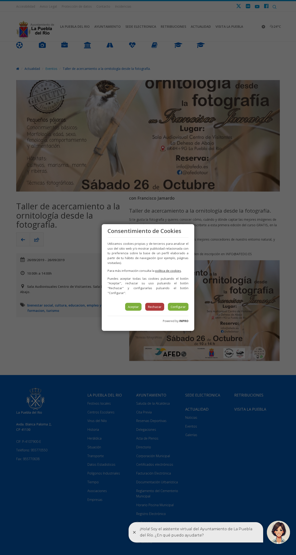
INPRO (183, 321)
